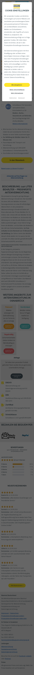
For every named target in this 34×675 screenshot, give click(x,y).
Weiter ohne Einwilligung (17, 89)
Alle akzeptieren (16, 85)
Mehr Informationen (17, 93)
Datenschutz (13, 98)
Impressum (21, 98)
